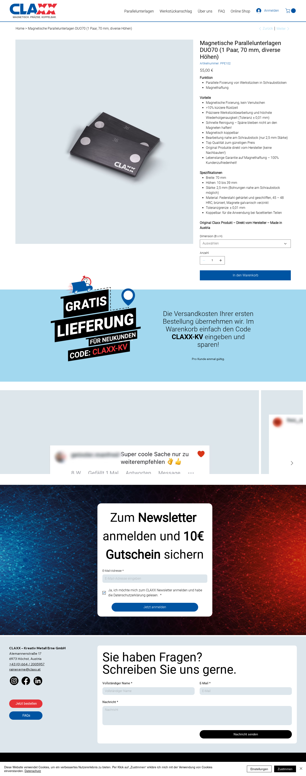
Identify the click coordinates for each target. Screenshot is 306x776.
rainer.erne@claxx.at (25, 669)
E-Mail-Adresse (113, 570)
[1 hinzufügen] (220, 260)
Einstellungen (259, 769)
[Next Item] (296, 432)
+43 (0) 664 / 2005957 (27, 664)
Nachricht (110, 702)
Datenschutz (33, 771)
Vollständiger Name (117, 683)
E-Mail (205, 683)
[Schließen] (301, 769)
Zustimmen (285, 769)
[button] (291, 10)
